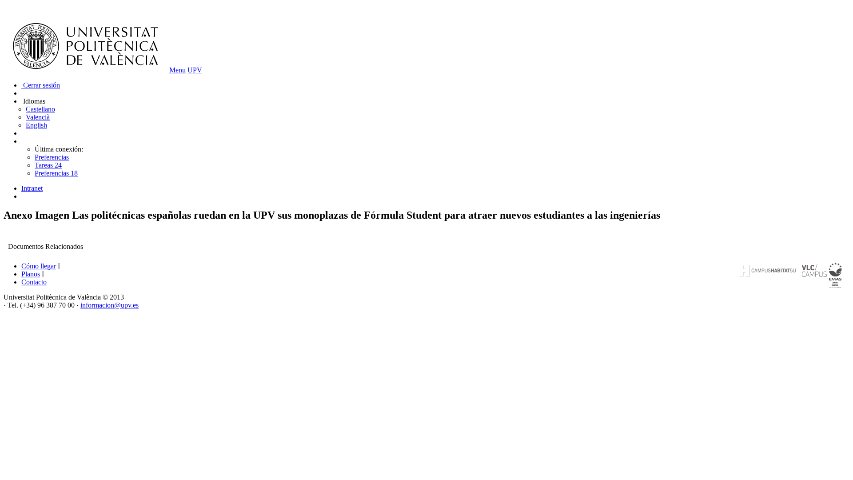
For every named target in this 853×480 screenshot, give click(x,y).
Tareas (48, 165)
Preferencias (52, 157)
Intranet (32, 188)
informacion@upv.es (109, 305)
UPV (194, 70)
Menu (177, 70)
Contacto (34, 282)
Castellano (40, 109)
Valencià (38, 117)
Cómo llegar (38, 266)
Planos (30, 274)
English (36, 125)
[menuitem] (435, 188)
